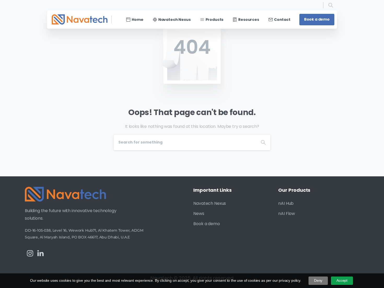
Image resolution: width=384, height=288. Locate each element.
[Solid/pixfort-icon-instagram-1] (30, 253)
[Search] (330, 5)
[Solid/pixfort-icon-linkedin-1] (40, 253)
